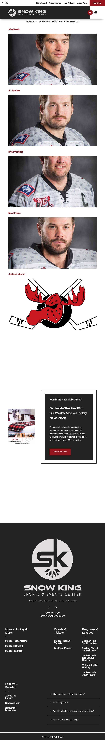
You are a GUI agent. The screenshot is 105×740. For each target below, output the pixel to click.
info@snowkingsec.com (52, 616)
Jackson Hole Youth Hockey (89, 642)
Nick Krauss (14, 213)
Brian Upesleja (15, 151)
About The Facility (10, 696)
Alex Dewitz (14, 29)
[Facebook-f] (3, 3)
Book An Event (12, 703)
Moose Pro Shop (14, 651)
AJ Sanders (14, 90)
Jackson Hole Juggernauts (89, 673)
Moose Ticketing (14, 646)
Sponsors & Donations (11, 709)
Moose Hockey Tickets (62, 642)
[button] (90, 12)
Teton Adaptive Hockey (90, 666)
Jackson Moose (16, 274)
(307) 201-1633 (52, 613)
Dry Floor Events (62, 648)
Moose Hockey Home (16, 641)
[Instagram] (7, 3)
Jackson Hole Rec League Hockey (89, 657)
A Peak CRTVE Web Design (52, 737)
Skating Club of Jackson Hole (90, 649)
